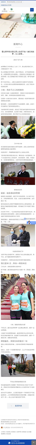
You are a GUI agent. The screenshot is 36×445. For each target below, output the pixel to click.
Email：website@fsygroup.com (9, 423)
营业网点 (8, 432)
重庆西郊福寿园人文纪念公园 (8, 421)
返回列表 (18, 406)
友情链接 (24, 432)
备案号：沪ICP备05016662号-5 (26, 423)
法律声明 (19, 432)
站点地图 (29, 432)
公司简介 (3, 432)
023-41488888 (18, 443)
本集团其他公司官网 (6, 5)
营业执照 (8, 433)
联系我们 (13, 432)
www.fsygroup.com (8, 419)
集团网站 (3, 433)
